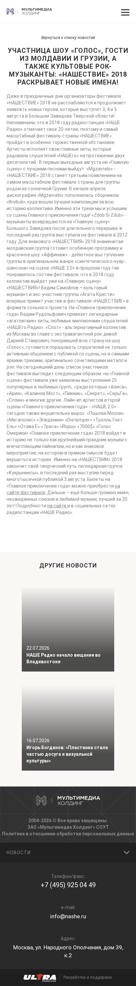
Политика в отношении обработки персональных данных (68, 833)
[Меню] (124, 11)
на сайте (57, 505)
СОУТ (102, 827)
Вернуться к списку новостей (68, 37)
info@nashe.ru (68, 916)
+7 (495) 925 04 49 (68, 885)
